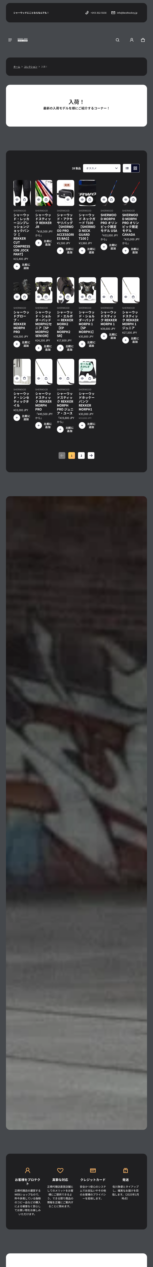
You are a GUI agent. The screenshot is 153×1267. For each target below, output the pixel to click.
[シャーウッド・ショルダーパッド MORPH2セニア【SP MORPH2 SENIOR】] (44, 290)
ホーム (16, 66)
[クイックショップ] (17, 199)
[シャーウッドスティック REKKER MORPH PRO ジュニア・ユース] (65, 372)
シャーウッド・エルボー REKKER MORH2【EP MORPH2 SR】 (65, 324)
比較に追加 (26, 266)
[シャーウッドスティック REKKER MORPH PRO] (44, 372)
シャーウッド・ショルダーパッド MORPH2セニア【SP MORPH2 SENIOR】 (43, 324)
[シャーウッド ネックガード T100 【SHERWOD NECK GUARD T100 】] (87, 193)
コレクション (30, 66)
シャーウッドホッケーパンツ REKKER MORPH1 (87, 401)
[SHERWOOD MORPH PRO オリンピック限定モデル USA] (109, 193)
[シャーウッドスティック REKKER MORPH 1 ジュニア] (131, 290)
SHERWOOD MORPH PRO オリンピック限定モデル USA (109, 223)
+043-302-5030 (99, 12)
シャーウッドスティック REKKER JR (43, 221)
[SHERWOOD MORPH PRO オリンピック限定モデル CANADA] (131, 193)
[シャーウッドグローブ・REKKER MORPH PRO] (22, 290)
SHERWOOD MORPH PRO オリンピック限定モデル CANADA (130, 225)
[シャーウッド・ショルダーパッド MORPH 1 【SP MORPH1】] (87, 290)
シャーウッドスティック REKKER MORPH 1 (109, 318)
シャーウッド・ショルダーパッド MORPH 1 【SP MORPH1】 (87, 322)
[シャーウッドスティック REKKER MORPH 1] (109, 290)
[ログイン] (132, 40)
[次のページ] (91, 455)
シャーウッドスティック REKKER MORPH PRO (43, 401)
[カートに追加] (24, 378)
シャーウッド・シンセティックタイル (21, 399)
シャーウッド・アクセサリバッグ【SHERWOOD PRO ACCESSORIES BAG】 (65, 227)
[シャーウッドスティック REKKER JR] (44, 193)
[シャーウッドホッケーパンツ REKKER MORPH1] (87, 372)
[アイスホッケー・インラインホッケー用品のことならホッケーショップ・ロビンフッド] (22, 40)
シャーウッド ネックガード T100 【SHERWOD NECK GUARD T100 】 (87, 227)
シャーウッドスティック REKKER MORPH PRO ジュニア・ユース (65, 403)
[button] (117, 40)
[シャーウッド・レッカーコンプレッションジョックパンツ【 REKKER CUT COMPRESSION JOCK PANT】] (22, 193)
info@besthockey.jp (127, 12)
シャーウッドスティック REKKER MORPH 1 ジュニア (130, 320)
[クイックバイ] (24, 199)
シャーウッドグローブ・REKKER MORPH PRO (21, 322)
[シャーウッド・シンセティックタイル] (22, 372)
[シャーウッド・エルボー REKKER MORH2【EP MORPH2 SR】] (65, 290)
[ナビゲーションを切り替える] (10, 40)
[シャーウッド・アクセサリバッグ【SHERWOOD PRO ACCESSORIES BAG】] (65, 193)
